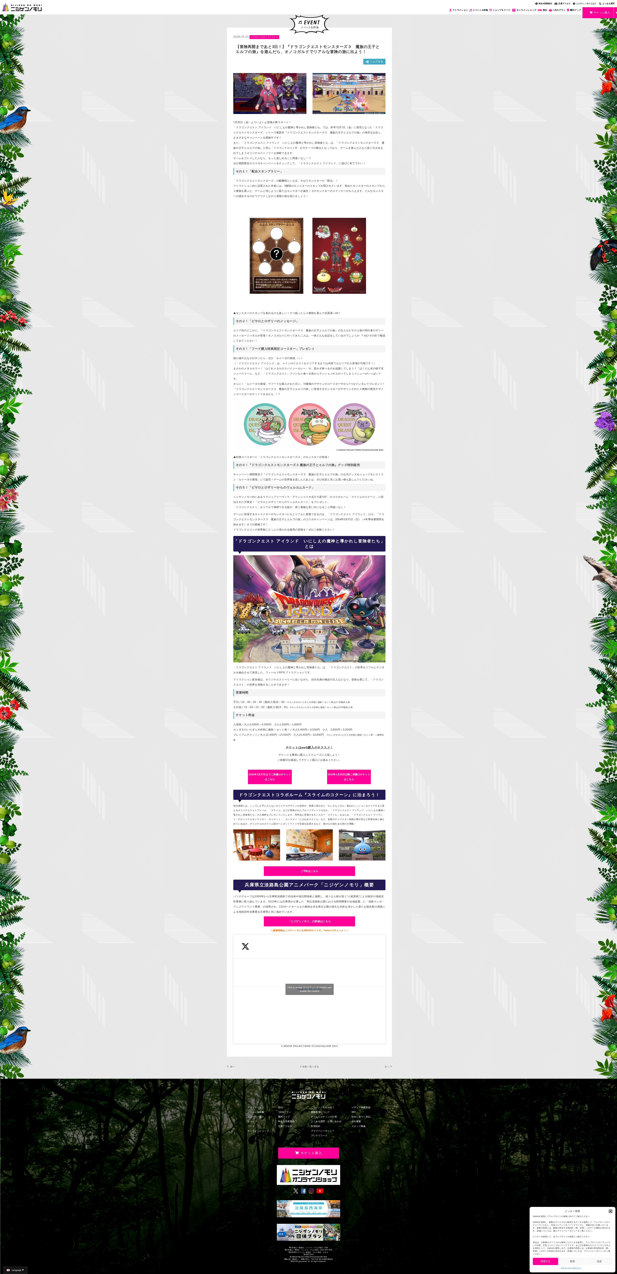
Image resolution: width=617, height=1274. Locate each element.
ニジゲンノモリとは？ (586, 3)
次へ (387, 1066)
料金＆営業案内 (286, 1121)
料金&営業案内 (545, 3)
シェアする (376, 61)
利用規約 (315, 1126)
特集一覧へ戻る (310, 1066)
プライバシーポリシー (571, 1268)
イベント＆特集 (480, 10)
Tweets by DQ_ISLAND (309, 989)
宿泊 (545, 10)
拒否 (572, 1261)
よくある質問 (608, 3)
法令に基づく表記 (361, 1116)
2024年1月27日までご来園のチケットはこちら (270, 777)
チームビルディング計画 (324, 1116)
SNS (354, 1112)
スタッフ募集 (359, 1126)
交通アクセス (564, 3)
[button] (610, 1211)
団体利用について (320, 1112)
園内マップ (575, 10)
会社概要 (356, 1121)
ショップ (252, 1121)
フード (251, 1126)
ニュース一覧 (255, 1116)
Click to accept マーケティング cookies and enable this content (309, 989)
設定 (599, 1261)
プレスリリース (319, 1135)
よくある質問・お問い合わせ (326, 1121)
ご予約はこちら (309, 871)
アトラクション (460, 10)
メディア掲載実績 (361, 1107)
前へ (232, 1066)
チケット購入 (602, 12)
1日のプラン (559, 10)
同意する (545, 1261)
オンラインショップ (526, 10)
